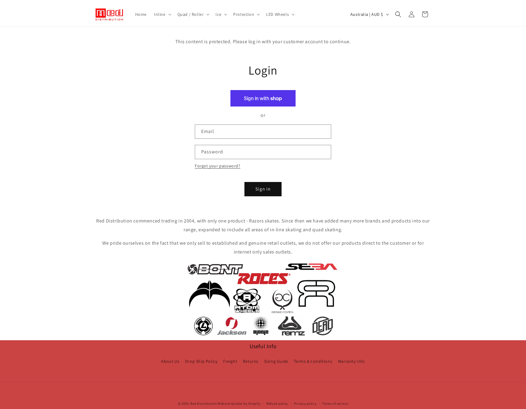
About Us (170, 361)
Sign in (263, 189)
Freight (230, 361)
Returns (250, 361)
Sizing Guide (276, 361)
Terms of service (335, 403)
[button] (162, 14)
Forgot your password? (217, 166)
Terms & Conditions (313, 361)
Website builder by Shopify (239, 403)
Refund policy (277, 403)
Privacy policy (305, 403)
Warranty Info (351, 361)
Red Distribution (203, 403)
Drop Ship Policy (201, 361)
